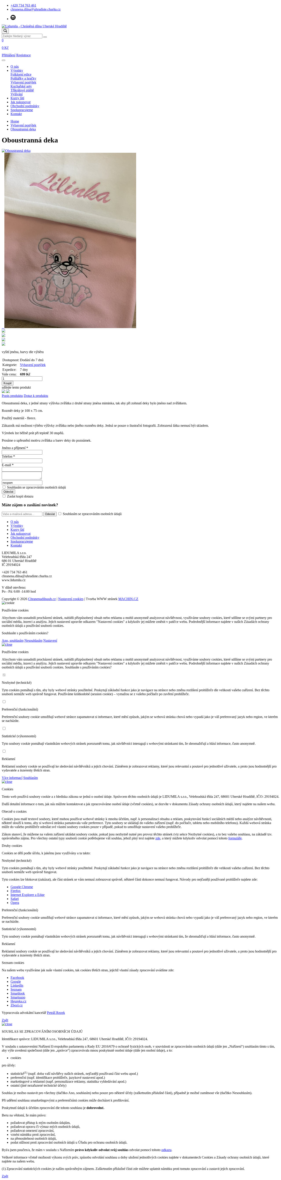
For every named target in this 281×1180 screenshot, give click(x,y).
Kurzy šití (17, 98)
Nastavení (50, 640)
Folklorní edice (21, 74)
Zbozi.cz (17, 1005)
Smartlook (18, 993)
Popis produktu (12, 396)
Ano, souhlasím (12, 640)
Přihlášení (8, 55)
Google (16, 981)
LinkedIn (17, 985)
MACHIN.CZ (128, 599)
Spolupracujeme (22, 110)
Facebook (17, 977)
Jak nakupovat (21, 102)
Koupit (8, 383)
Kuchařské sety (21, 86)
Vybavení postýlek (23, 82)
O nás (15, 66)
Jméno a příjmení (15, 448)
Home (15, 121)
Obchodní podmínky (25, 106)
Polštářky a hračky (23, 78)
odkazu (166, 1150)
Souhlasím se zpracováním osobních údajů (36, 487)
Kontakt (16, 114)
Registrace (23, 55)
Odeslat (50, 514)
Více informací (12, 778)
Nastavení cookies (70, 599)
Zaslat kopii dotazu (20, 496)
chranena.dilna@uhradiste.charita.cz (36, 9)
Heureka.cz (18, 1001)
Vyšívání (17, 94)
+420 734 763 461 (23, 5)
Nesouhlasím (33, 640)
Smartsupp (18, 997)
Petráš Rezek (56, 1013)
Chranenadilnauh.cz (42, 599)
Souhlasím (30, 778)
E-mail (8, 465)
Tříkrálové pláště (22, 90)
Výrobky (17, 70)
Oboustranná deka (23, 129)
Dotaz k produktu (36, 396)
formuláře (235, 838)
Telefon (8, 456)
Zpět (5, 1020)
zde (157, 838)
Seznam (16, 989)
